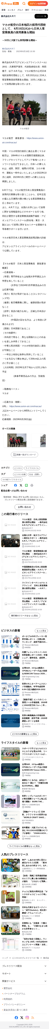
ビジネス (18, 468)
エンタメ (11, 10)
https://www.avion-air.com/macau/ (25, 406)
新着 (3, 10)
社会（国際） (35, 474)
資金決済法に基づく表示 (14, 1010)
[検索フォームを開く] (24, 3)
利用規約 (7, 999)
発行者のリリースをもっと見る (24, 616)
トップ (5, 958)
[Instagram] (27, 1017)
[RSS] (32, 1017)
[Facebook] (15, 485)
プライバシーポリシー (13, 1004)
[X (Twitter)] (21, 485)
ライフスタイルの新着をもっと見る (24, 846)
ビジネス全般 (20, 474)
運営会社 (7, 988)
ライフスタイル (32, 468)
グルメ (20, 10)
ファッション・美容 (39, 10)
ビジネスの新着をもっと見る (24, 734)
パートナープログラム (13, 994)
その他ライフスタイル (11, 479)
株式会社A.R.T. (8, 49)
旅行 (27, 10)
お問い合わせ (24, 507)
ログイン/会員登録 (38, 3)
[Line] (26, 485)
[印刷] (31, 485)
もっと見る (41, 631)
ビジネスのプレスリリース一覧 (25, 958)
